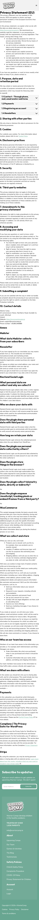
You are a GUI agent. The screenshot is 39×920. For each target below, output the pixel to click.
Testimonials (12, 857)
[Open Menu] (36, 5)
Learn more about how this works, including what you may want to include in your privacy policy (19, 761)
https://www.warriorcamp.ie (9, 30)
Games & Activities (14, 849)
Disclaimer (24, 909)
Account (10, 889)
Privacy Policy (14, 909)
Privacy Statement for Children (19, 879)
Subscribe (28, 786)
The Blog (10, 853)
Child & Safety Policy (15, 867)
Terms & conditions (9, 913)
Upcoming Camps (13, 840)
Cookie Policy (23, 136)
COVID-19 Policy (13, 875)
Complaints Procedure (15, 871)
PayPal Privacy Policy (26, 717)
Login (9, 893)
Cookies (4, 909)
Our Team (10, 844)
